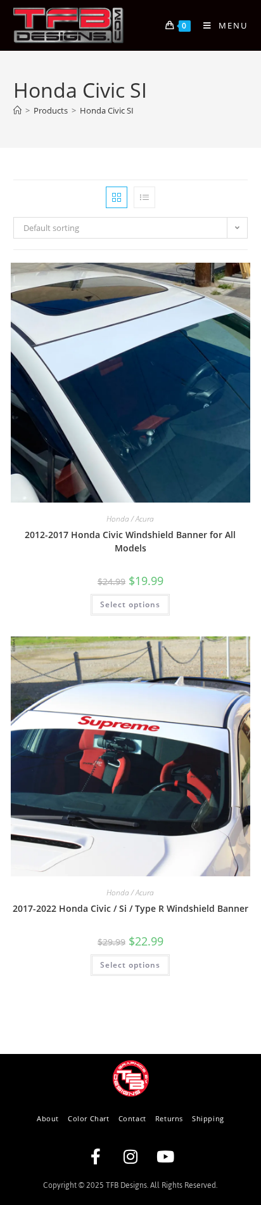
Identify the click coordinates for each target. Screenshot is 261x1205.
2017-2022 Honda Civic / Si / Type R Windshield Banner (130, 908)
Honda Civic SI (107, 110)
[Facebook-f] (95, 1157)
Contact (132, 1118)
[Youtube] (165, 1157)
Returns (169, 1118)
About (48, 1118)
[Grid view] (116, 197)
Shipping (208, 1118)
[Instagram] (130, 1157)
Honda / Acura (130, 518)
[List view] (144, 197)
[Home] (17, 110)
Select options (130, 604)
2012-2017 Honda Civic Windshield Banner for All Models (130, 541)
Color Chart (89, 1118)
